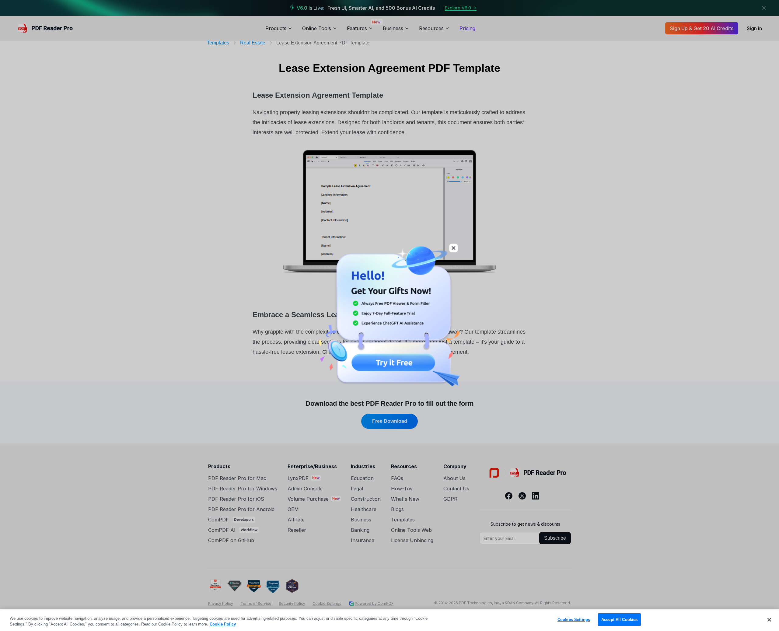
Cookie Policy (223, 624)
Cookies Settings (573, 619)
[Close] (769, 619)
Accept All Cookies (619, 619)
